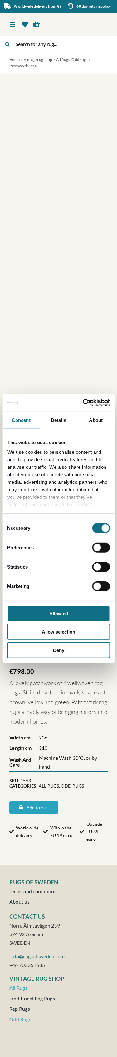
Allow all (58, 613)
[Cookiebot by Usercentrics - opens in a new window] (83, 403)
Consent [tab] (21, 420)
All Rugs (49, 786)
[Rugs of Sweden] (84, 18)
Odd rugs (72, 786)
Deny (58, 650)
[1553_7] (58, 365)
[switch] (101, 547)
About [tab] (96, 420)
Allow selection (58, 631)
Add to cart (38, 807)
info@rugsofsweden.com (37, 956)
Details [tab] (58, 420)
